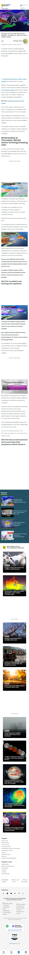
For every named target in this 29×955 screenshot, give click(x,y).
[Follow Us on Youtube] (11, 893)
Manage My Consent (7, 850)
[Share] (2, 41)
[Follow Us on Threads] (19, 893)
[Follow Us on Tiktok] (15, 893)
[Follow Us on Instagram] (7, 893)
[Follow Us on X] (23, 893)
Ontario (7, 90)
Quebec (12, 90)
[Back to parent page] (5, 7)
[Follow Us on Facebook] (3, 893)
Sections (22, 8)
